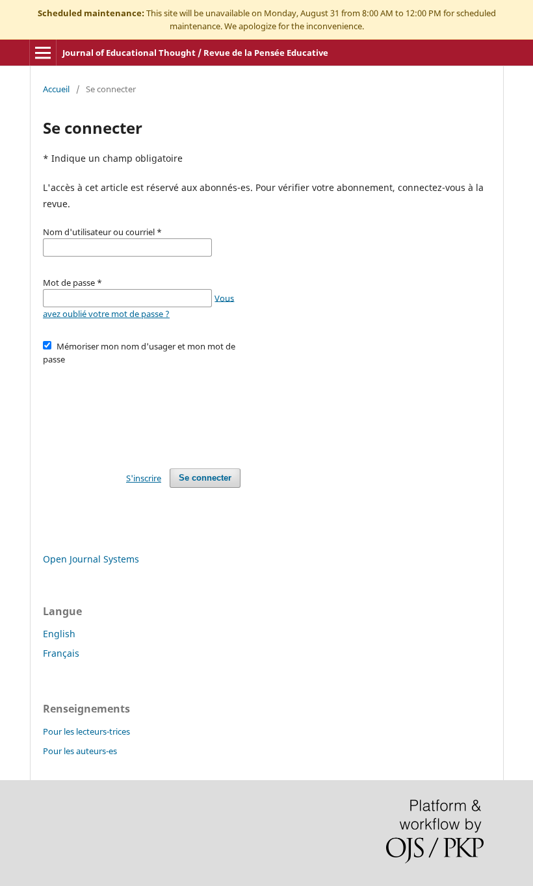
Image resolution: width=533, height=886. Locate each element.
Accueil (56, 89)
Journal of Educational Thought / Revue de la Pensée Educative (195, 52)
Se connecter (205, 478)
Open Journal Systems (91, 559)
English (59, 633)
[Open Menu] (43, 53)
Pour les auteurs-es (80, 751)
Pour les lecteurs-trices (86, 731)
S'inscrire (143, 478)
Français (61, 653)
